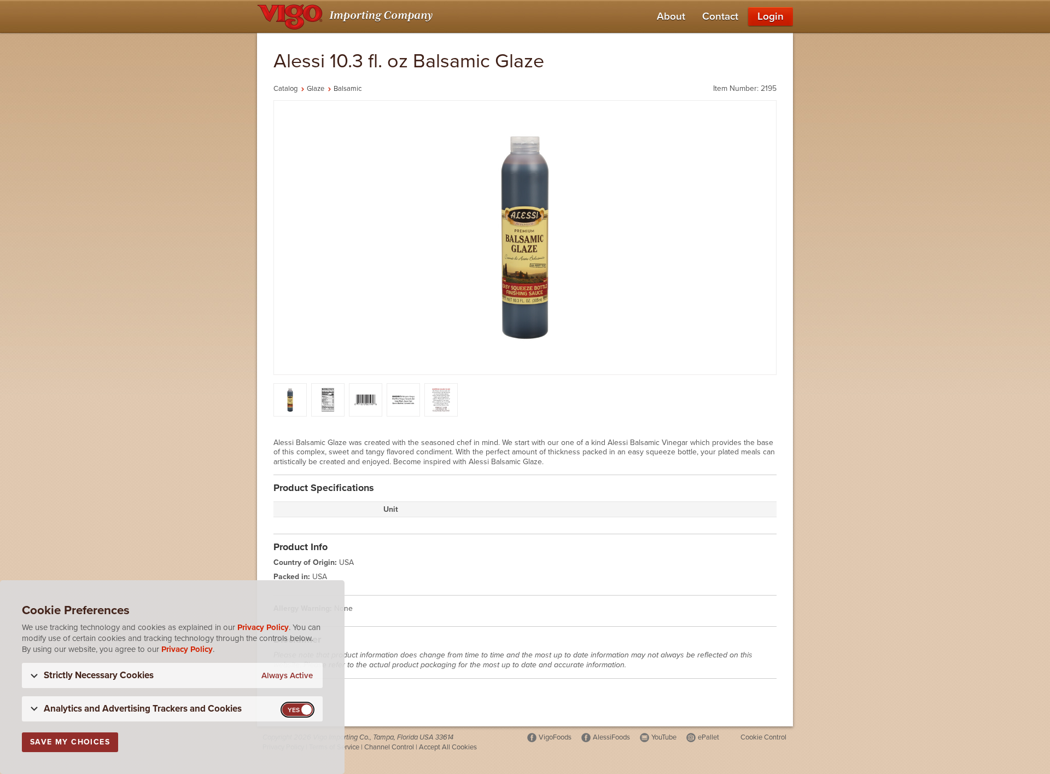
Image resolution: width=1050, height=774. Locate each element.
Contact (720, 16)
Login (770, 16)
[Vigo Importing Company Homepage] (347, 16)
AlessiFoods (611, 737)
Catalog (285, 88)
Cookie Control (763, 737)
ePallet (708, 737)
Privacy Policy (263, 627)
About (671, 16)
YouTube (663, 737)
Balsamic (347, 88)
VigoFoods (555, 737)
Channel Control (389, 747)
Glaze (315, 88)
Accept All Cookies (448, 747)
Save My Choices (70, 742)
